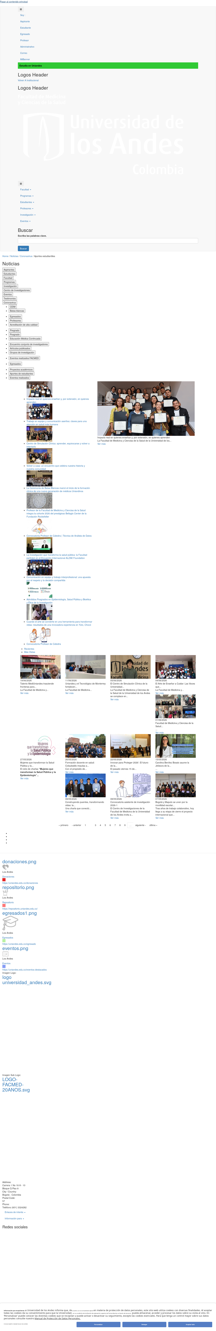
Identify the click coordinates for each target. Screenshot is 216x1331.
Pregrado (14, 330)
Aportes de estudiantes (21, 373)
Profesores (26, 208)
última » (153, 825)
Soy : (22, 15)
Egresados (15, 316)
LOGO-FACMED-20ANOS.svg (16, 1084)
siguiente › (140, 825)
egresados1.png (19, 912)
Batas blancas (17, 310)
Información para (13, 1218)
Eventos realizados (19, 377)
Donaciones (8, 876)
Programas (26, 195)
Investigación (27, 214)
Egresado (25, 34)
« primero (63, 825)
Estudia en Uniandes (30, 65)
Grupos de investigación (22, 352)
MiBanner (25, 59)
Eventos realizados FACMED (24, 358)
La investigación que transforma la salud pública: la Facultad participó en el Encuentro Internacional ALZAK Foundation (57, 556)
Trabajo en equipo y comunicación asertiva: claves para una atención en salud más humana (57, 423)
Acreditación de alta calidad (23, 324)
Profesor (24, 40)
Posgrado (15, 334)
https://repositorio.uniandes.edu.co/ (20, 908)
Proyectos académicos (21, 369)
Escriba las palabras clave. (32, 235)
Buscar (23, 248)
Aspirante (25, 21)
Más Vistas (29, 651)
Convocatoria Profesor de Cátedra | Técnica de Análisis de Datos (59, 535)
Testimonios (10, 298)
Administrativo (27, 46)
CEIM (12, 306)
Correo (23, 52)
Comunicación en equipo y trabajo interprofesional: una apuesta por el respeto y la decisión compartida (59, 578)
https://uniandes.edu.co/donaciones (20, 882)
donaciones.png (19, 861)
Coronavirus (10, 302)
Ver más (101, 443)
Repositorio (8, 902)
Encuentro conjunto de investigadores (29, 344)
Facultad (25, 189)
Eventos (24, 221)
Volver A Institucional (28, 80)
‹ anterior (76, 825)
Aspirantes (9, 269)
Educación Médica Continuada (25, 338)
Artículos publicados (20, 348)
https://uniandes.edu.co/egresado (19, 943)
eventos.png (15, 948)
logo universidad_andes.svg (26, 980)
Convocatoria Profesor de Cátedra (44, 643)
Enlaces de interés (14, 1212)
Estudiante (25, 27)
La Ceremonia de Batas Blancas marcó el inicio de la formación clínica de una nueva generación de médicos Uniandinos (58, 489)
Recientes (29, 648)
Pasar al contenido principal (14, 1)
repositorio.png (18, 887)
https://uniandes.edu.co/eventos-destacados (24, 969)
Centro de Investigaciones (17, 290)
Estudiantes (26, 202)
